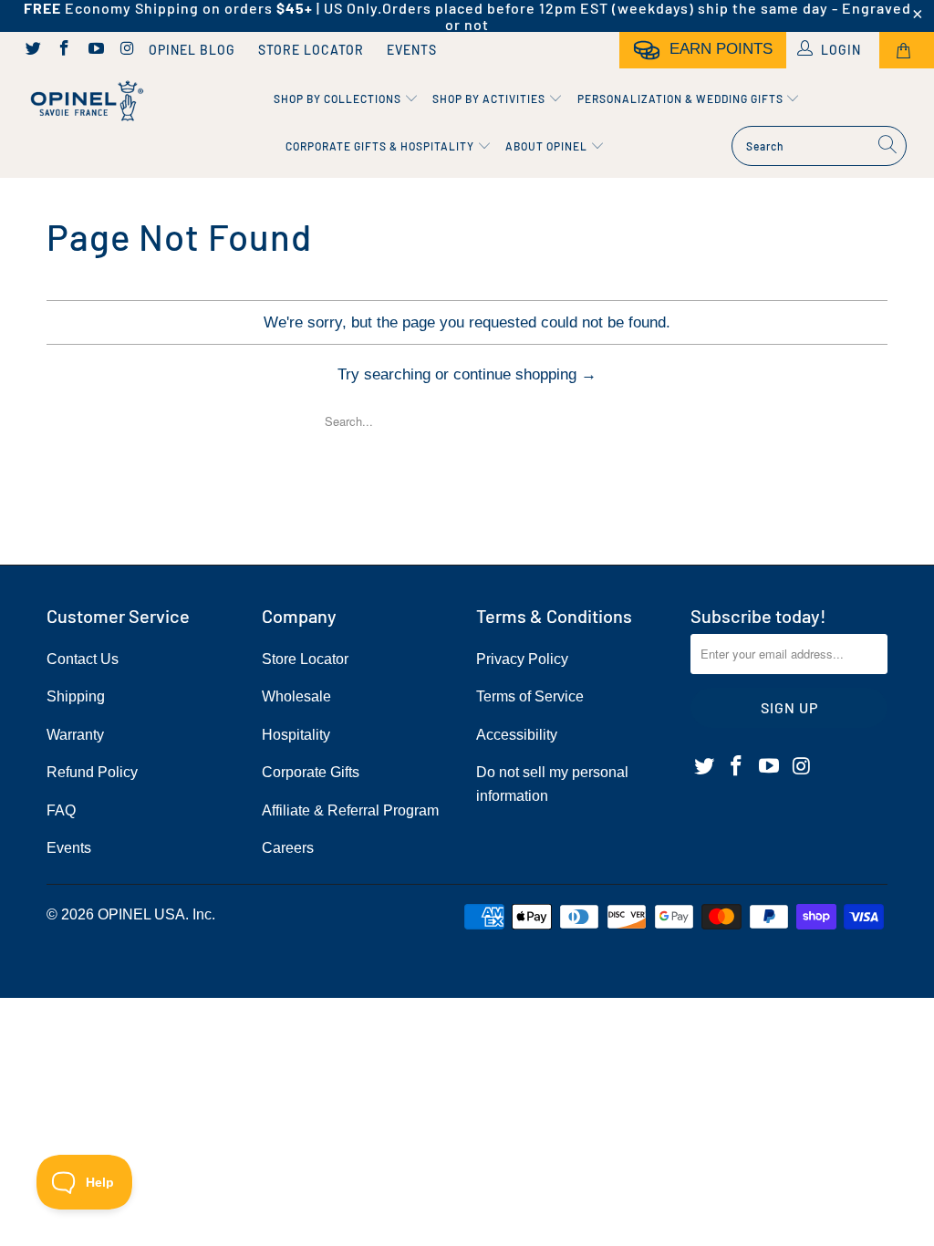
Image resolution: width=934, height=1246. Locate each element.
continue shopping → (525, 374)
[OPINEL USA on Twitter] (32, 50)
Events (412, 49)
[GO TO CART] (906, 50)
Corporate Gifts (310, 772)
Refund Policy (92, 772)
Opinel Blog (192, 49)
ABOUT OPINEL (547, 146)
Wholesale (296, 696)
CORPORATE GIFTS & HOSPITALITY (381, 146)
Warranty (75, 734)
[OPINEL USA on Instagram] (127, 50)
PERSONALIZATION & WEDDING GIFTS (681, 98)
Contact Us (83, 659)
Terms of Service (530, 696)
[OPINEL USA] (84, 101)
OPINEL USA (141, 914)
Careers (288, 848)
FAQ (61, 810)
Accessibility (516, 734)
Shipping (76, 696)
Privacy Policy (522, 659)
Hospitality (296, 734)
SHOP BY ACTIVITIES (490, 98)
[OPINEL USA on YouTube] (95, 50)
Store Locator (311, 49)
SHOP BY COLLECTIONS (339, 98)
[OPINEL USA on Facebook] (64, 50)
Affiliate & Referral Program (350, 810)
